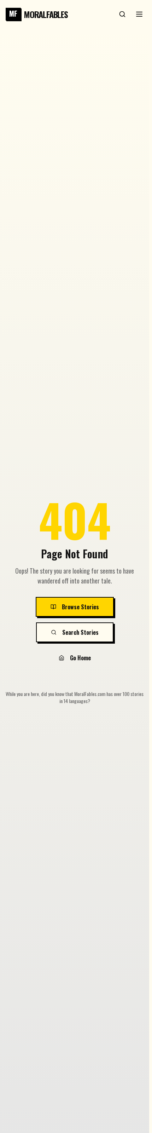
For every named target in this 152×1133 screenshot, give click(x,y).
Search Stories (80, 632)
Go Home (80, 658)
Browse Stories (80, 607)
